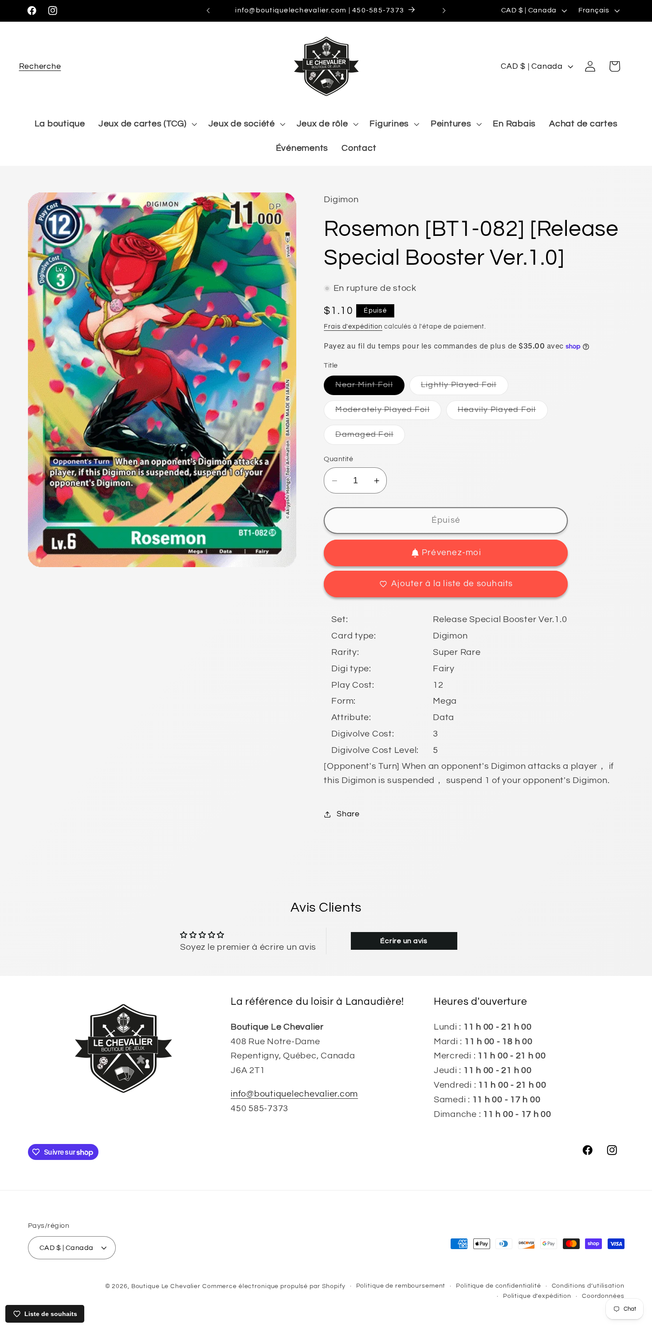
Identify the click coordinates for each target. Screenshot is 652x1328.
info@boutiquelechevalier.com (294, 1093)
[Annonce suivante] (444, 10)
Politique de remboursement (401, 1285)
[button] (40, 66)
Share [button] (348, 814)
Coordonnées (603, 1296)
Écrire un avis (404, 940)
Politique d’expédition (537, 1296)
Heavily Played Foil (503, 412)
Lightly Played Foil (464, 388)
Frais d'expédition (353, 326)
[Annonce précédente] (208, 10)
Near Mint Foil (370, 388)
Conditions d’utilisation (588, 1285)
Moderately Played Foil (388, 412)
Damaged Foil (370, 437)
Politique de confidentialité (498, 1285)
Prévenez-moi (451, 552)
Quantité (338, 458)
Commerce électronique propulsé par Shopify (274, 1286)
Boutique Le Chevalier (165, 1286)
